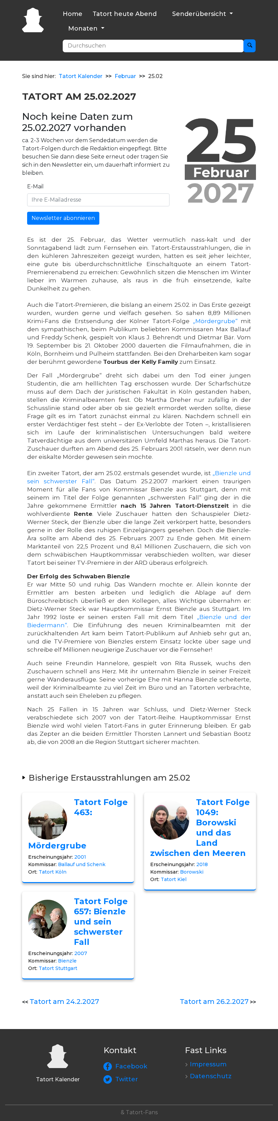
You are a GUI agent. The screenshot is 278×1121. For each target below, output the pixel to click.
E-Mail (35, 186)
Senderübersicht (200, 14)
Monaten (83, 28)
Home (72, 14)
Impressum (208, 1064)
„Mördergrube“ (215, 321)
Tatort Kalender (80, 76)
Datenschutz (211, 1076)
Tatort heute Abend (125, 14)
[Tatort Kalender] (33, 19)
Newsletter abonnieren (63, 218)
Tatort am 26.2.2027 (214, 1001)
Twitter (126, 1079)
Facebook (131, 1066)
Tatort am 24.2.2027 (64, 1001)
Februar (125, 76)
